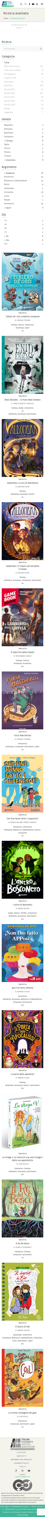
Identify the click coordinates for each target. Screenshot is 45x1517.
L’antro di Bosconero (22, 905)
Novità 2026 (9, 104)
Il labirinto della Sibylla (22, 652)
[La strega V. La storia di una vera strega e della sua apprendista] (22, 1122)
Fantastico (8, 136)
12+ (6, 243)
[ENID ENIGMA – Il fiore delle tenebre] (22, 365)
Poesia (7, 108)
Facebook (29, 4)
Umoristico (10, 160)
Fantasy (9, 140)
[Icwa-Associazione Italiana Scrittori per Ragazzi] (8, 4)
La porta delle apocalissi (22, 1074)
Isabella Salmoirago (23, 1247)
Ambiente (10, 173)
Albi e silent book (12, 66)
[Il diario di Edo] (22, 1292)
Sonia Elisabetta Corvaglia (23, 404)
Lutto (6, 196)
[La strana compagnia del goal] (22, 1378)
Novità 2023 (9, 93)
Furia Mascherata (22, 735)
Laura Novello (23, 1164)
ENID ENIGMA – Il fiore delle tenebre (22, 400)
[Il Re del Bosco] (22, 1208)
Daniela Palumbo (16, 822)
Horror (7, 148)
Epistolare (8, 132)
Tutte (6, 62)
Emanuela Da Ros (23, 992)
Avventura (9, 176)
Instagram (37, 4)
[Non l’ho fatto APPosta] (22, 953)
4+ (5, 224)
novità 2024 (9, 97)
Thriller (7, 156)
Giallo (6, 144)
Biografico (8, 125)
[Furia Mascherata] (22, 700)
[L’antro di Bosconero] (22, 870)
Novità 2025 (9, 101)
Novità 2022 (9, 89)
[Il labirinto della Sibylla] (22, 617)
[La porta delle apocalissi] (22, 1039)
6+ (5, 228)
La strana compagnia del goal (22, 1413)
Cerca (41, 49)
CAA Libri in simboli (12, 70)
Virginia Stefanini (23, 320)
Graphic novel (10, 77)
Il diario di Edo (22, 1326)
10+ (7, 240)
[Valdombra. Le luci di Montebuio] (22, 448)
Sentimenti (9, 203)
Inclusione (8, 192)
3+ (5, 220)
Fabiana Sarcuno (23, 1330)
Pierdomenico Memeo (24, 656)
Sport (8, 208)
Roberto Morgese (30, 822)
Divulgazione (9, 74)
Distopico (8, 129)
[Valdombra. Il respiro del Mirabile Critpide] (22, 531)
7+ (5, 232)
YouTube (33, 4)
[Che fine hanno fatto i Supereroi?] (22, 784)
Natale (7, 199)
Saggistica (8, 112)
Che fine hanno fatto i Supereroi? (22, 818)
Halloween (9, 188)
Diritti (6, 184)
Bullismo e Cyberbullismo (15, 180)
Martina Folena (23, 487)
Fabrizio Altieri (23, 1078)
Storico (7, 152)
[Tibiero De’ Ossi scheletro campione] (22, 282)
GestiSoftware (22, 1515)
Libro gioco (9, 81)
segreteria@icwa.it (22, 1476)
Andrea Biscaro (23, 908)
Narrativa (23, 313)
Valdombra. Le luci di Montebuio (22, 483)
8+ (7, 236)
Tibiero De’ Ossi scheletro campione (23, 316)
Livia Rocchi (23, 1417)
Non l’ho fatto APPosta (22, 988)
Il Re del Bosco (22, 1243)
